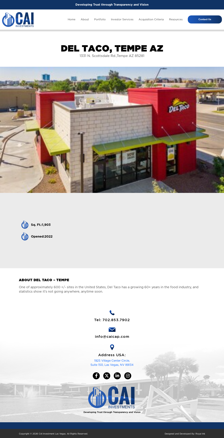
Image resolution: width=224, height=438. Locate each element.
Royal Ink (200, 433)
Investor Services (122, 19)
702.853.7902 (116, 320)
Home (71, 19)
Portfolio (100, 19)
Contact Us (204, 19)
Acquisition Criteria (151, 19)
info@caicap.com (112, 336)
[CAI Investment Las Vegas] (18, 19)
